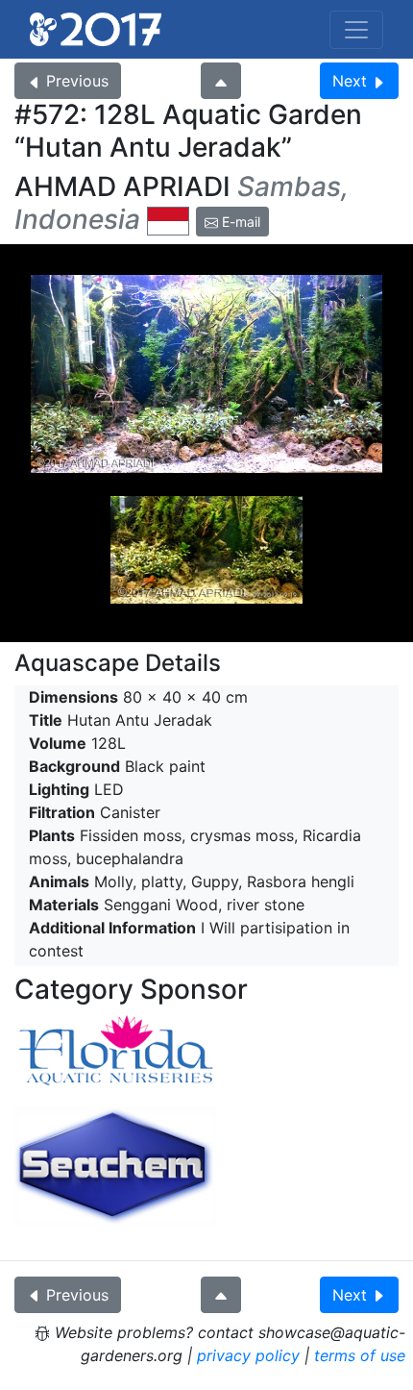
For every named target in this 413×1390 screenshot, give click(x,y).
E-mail (239, 221)
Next (349, 80)
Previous (77, 80)
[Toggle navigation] (356, 30)
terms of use (359, 1355)
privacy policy (248, 1355)
